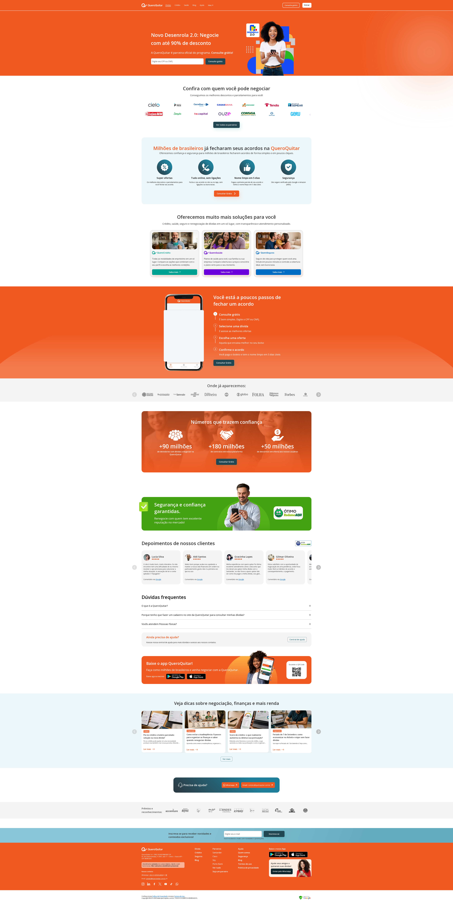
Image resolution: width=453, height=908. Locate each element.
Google (158, 579)
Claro (215, 856)
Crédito (177, 5)
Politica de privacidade (248, 867)
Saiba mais (173, 272)
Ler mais (147, 749)
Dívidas (168, 5)
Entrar (307, 5)
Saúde (186, 5)
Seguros (198, 856)
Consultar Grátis (224, 193)
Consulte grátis (291, 5)
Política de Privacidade (159, 896)
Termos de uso (245, 864)
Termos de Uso (179, 896)
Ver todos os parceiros (226, 125)
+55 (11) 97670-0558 (156, 875)
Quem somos (244, 852)
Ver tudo (217, 867)
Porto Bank (218, 864)
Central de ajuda (297, 639)
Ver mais (226, 759)
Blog (194, 5)
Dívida (197, 849)
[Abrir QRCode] (166, 875)
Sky (214, 860)
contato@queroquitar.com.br (256, 785)
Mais (210, 5)
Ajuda (202, 5)
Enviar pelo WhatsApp (282, 871)
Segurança (243, 856)
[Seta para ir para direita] (318, 394)
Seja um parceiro (220, 871)
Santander (217, 852)
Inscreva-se (274, 834)
